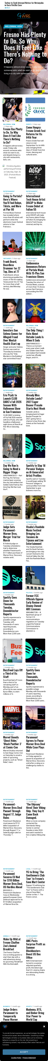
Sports (29, 1006)
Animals (6, 936)
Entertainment (9, 191)
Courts (41, 8)
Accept (24, 1052)
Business (6, 1006)
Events (28, 124)
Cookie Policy (16, 1058)
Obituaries (7, 258)
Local (28, 869)
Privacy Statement (29, 1058)
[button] (44, 1026)
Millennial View (13, 26)
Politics (29, 593)
